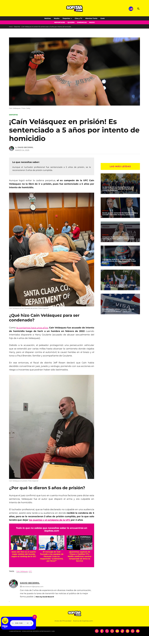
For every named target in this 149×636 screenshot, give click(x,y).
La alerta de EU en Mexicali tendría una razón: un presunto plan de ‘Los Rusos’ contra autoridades (118, 189)
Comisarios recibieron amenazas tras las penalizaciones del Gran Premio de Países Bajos (119, 261)
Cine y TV (78, 18)
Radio (92, 22)
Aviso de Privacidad (63, 621)
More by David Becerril (45, 597)
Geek (102, 18)
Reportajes (59, 22)
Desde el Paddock (108, 257)
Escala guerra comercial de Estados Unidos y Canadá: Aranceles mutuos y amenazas (120, 214)
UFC (30, 571)
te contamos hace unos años (32, 327)
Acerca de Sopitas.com (83, 621)
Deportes (66, 18)
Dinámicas (82, 22)
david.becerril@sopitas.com (32, 587)
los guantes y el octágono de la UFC (50, 520)
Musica (56, 18)
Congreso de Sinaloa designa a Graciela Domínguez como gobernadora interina (118, 238)
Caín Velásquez (22, 571)
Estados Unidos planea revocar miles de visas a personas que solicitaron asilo (118, 310)
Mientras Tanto (91, 18)
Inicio (11, 26)
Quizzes (71, 22)
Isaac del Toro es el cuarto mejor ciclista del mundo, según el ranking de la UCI (119, 286)
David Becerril (25, 147)
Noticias (47, 18)
